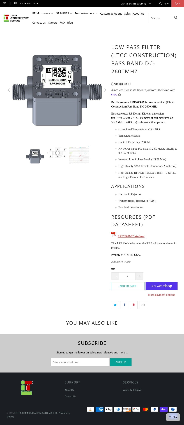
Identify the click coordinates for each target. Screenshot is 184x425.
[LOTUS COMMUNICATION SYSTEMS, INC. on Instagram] (15, 3)
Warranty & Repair (132, 390)
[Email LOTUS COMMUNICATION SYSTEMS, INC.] (4, 3)
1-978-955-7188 (29, 3)
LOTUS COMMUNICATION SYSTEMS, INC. (35, 413)
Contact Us (70, 396)
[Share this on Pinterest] (134, 305)
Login (165, 3)
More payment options (161, 294)
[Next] (105, 90)
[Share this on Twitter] (115, 305)
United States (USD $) (134, 3)
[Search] (175, 18)
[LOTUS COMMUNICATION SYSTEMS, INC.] (16, 18)
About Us (69, 390)
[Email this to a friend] (143, 305)
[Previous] (9, 90)
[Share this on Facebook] (124, 305)
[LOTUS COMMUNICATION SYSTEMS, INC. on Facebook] (9, 3)
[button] (43, 13)
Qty (113, 269)
